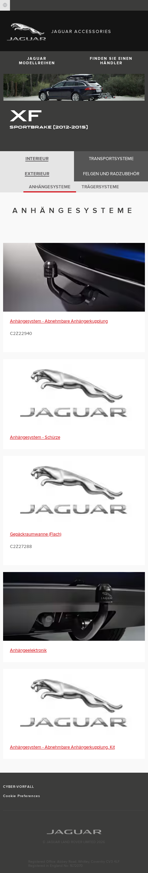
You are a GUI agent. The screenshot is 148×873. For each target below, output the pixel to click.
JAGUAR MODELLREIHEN (37, 60)
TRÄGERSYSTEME (100, 187)
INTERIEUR (37, 158)
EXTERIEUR (37, 174)
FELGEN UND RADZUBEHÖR (111, 174)
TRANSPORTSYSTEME (111, 158)
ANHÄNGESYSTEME (50, 187)
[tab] (37, 158)
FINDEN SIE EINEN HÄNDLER (111, 60)
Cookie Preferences (22, 796)
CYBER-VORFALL (18, 787)
